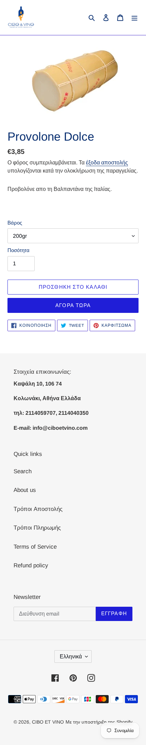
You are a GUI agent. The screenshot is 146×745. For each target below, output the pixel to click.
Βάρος (14, 223)
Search (23, 471)
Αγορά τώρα (73, 305)
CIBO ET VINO (48, 722)
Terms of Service (35, 547)
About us (25, 490)
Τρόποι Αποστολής (38, 509)
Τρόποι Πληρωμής (37, 528)
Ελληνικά (71, 656)
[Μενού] (134, 17)
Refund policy (31, 565)
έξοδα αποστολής (107, 162)
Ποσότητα (18, 250)
